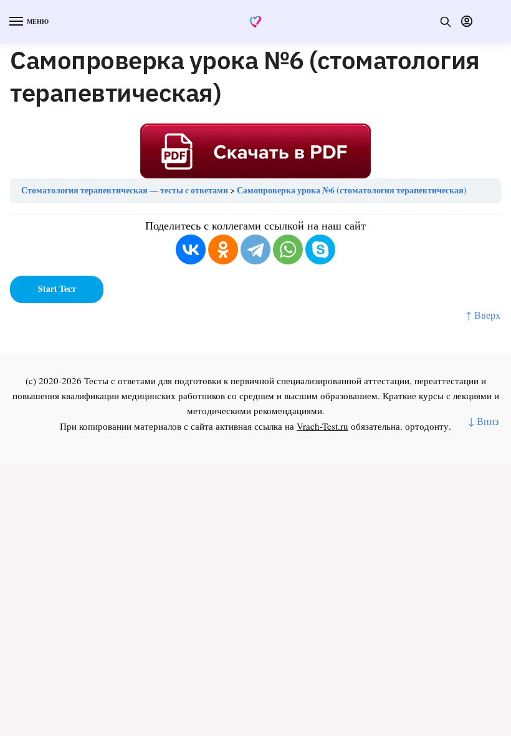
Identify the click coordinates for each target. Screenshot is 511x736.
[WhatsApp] (288, 249)
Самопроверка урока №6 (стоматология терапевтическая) (352, 190)
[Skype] (320, 249)
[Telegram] (255, 249)
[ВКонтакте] (191, 249)
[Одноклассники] (223, 249)
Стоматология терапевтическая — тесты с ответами (124, 190)
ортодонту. (428, 426)
